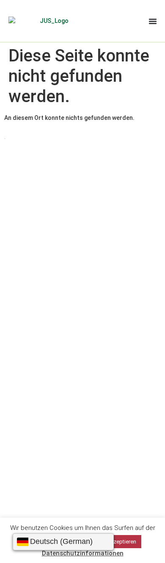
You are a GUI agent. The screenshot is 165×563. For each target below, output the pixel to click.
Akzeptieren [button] (121, 541)
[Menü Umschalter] (152, 21)
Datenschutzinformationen (83, 553)
